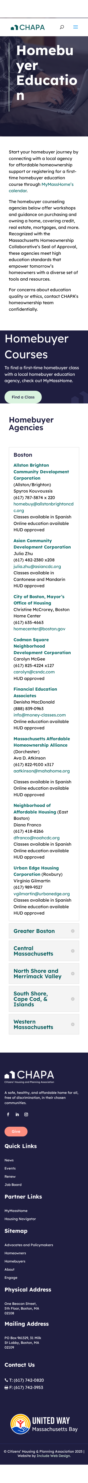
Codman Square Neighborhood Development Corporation (42, 646)
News (9, 1160)
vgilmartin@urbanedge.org (42, 893)
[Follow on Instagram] (26, 1114)
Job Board (13, 1184)
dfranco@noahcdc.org (37, 837)
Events (10, 1168)
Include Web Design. (54, 1456)
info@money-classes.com (40, 715)
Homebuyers (15, 1261)
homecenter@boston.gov (39, 628)
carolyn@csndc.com (34, 672)
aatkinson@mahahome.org (42, 771)
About (9, 1269)
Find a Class (23, 397)
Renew (10, 1176)
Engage (11, 1277)
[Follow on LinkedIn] (17, 1114)
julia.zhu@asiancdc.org (37, 566)
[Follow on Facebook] (8, 1114)
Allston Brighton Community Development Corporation (41, 471)
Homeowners (15, 1253)
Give (16, 1131)
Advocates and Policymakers (29, 1245)
